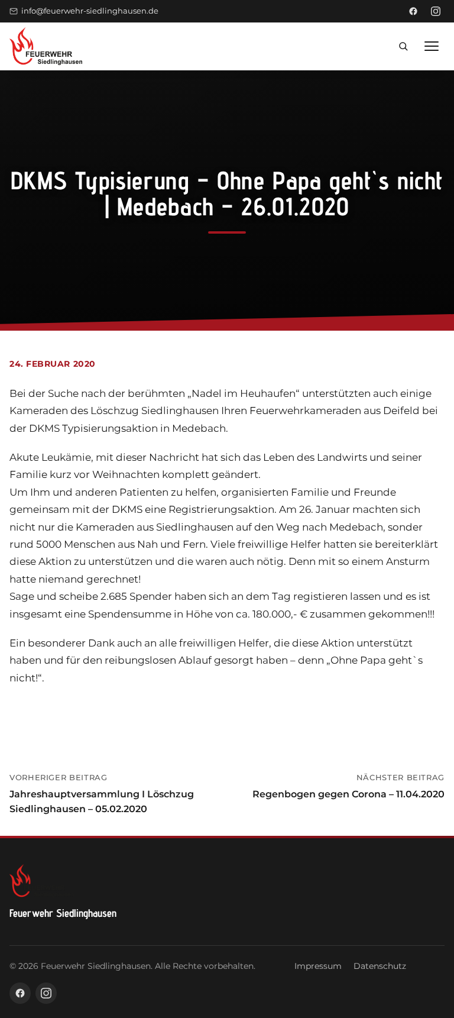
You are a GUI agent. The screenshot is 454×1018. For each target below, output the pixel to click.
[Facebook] (413, 11)
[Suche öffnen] (403, 46)
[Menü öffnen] (432, 46)
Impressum (318, 966)
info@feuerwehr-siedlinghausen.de (89, 11)
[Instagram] (436, 11)
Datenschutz (380, 966)
